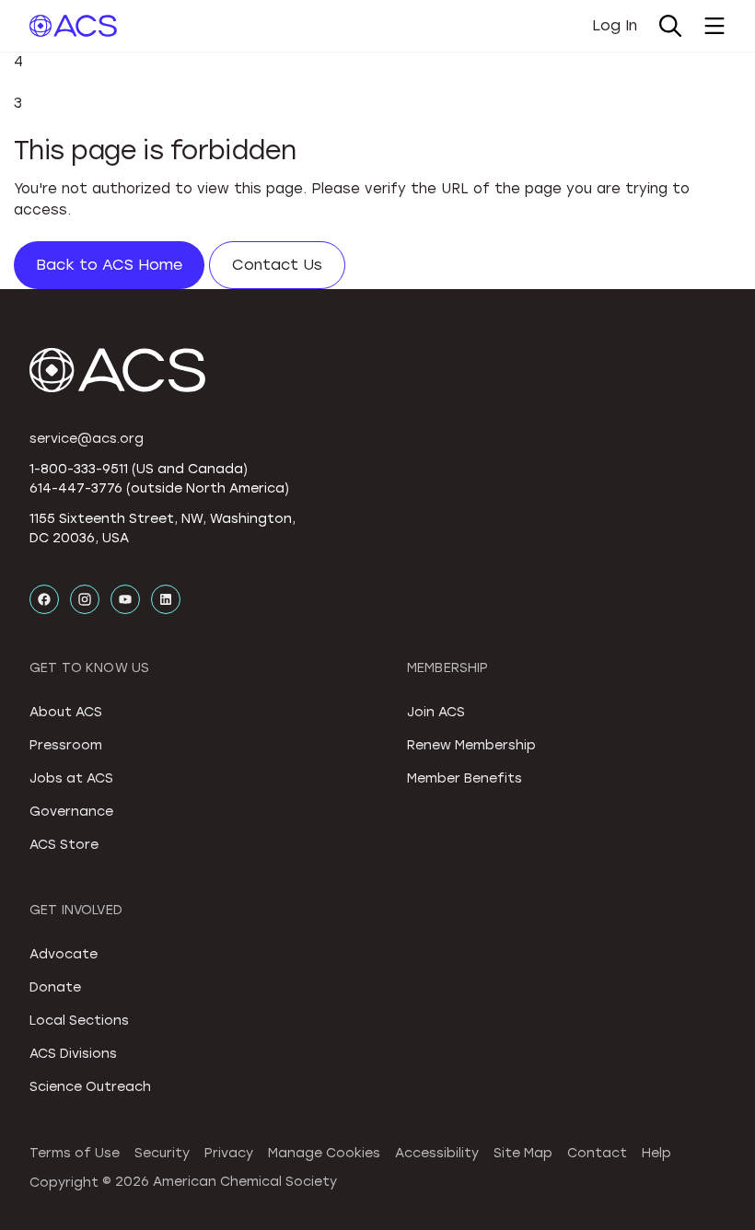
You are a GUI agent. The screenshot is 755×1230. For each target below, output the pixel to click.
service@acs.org (86, 439)
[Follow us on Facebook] (44, 599)
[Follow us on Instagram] (84, 599)
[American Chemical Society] (73, 26)
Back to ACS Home (109, 264)
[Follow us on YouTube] (125, 599)
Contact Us (277, 264)
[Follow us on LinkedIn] (165, 599)
